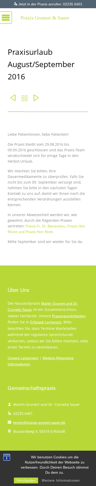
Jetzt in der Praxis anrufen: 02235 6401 (48, 4)
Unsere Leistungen (23, 358)
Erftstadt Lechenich (45, 322)
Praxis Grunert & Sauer (44, 17)
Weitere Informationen (61, 480)
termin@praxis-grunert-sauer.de (36, 422)
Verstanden (26, 480)
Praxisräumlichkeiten (69, 316)
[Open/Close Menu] (10, 16)
